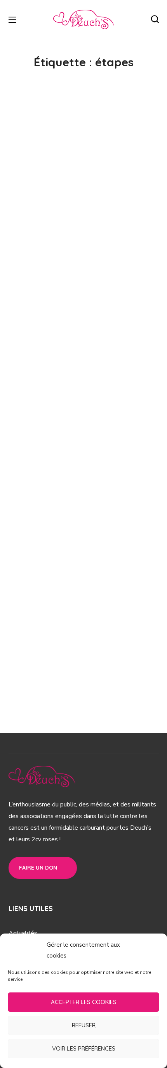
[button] (155, 19)
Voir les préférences (83, 1048)
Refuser (84, 1025)
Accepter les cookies (84, 1002)
